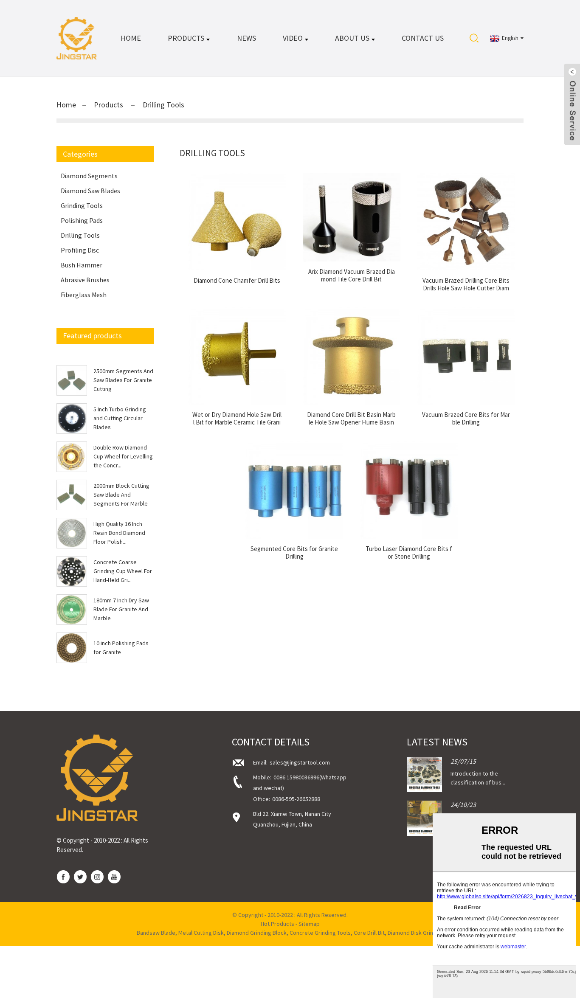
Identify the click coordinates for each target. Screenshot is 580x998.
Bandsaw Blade (156, 932)
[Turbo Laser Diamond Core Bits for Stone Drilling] (409, 490)
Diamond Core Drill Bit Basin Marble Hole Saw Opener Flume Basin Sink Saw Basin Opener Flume (351, 418)
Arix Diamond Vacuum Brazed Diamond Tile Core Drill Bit (351, 275)
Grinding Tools (82, 205)
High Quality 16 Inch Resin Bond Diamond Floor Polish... (119, 532)
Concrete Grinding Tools (320, 932)
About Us (352, 38)
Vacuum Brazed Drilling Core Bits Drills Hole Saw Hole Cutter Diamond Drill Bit (466, 284)
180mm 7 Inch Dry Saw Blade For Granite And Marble (121, 609)
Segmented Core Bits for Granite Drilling (294, 552)
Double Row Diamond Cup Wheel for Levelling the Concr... (123, 456)
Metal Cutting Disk (201, 932)
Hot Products (277, 924)
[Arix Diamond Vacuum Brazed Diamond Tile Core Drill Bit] (351, 217)
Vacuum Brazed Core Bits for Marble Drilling (466, 418)
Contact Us (423, 38)
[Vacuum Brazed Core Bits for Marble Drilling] (466, 356)
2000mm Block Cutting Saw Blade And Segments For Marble (121, 494)
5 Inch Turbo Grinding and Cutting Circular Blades (119, 418)
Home (131, 38)
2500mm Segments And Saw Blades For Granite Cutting (123, 380)
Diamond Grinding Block (257, 932)
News (246, 38)
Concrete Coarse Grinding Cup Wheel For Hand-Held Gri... (122, 571)
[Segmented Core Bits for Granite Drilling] (294, 490)
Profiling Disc (80, 250)
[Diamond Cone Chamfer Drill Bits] (237, 221)
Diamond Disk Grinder (415, 932)
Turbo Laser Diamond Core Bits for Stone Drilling (409, 552)
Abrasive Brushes (85, 280)
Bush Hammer (81, 265)
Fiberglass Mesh (84, 294)
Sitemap (309, 924)
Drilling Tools (163, 105)
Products (186, 38)
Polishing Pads (82, 220)
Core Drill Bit (369, 932)
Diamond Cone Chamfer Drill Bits (237, 280)
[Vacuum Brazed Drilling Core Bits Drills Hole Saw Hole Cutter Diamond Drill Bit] (466, 221)
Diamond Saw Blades (90, 190)
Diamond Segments (89, 175)
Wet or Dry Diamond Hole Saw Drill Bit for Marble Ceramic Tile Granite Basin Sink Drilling (237, 418)
